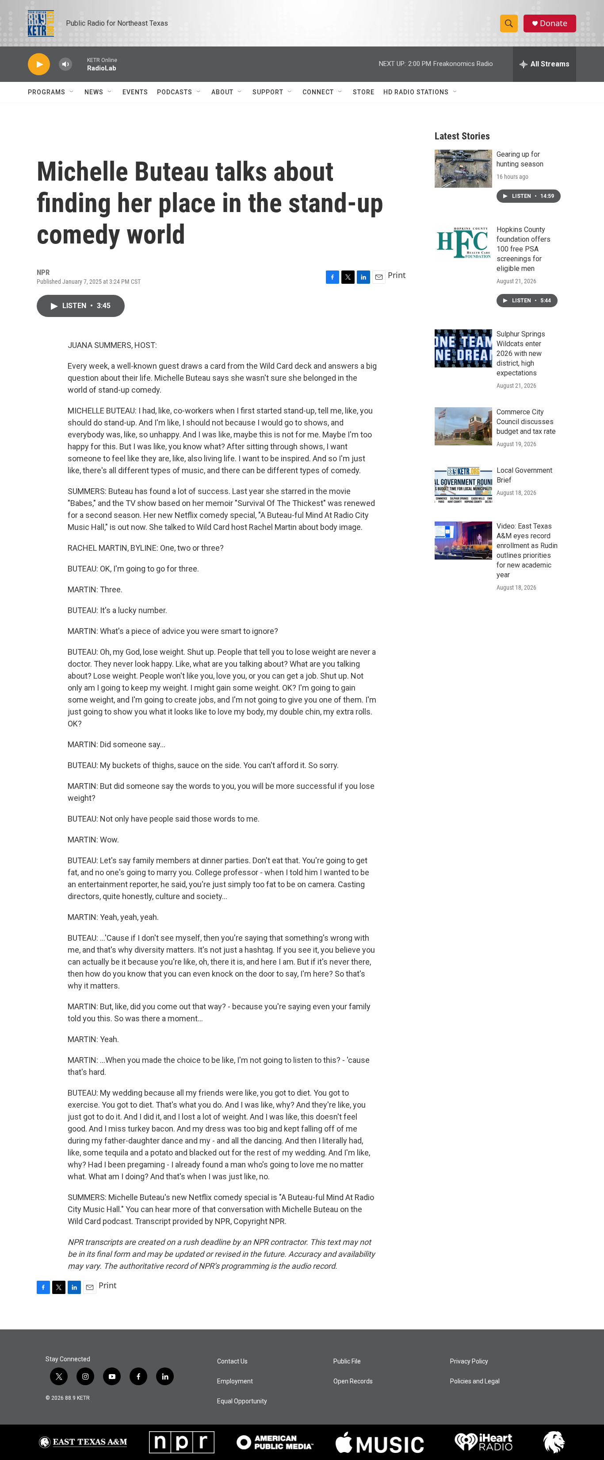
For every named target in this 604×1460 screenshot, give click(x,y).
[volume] (65, 64)
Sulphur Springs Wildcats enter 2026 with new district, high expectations (521, 353)
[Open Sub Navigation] (72, 92)
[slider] (79, 64)
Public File (347, 1361)
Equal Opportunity (242, 1401)
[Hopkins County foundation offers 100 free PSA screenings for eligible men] (463, 244)
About (222, 92)
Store (364, 92)
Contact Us (232, 1361)
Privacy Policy (469, 1361)
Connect (318, 92)
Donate (553, 23)
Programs (46, 92)
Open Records (353, 1381)
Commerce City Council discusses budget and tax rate (526, 422)
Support (267, 92)
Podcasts (174, 92)
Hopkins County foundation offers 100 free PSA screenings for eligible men (523, 249)
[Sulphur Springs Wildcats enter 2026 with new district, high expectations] (463, 348)
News (93, 92)
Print (397, 275)
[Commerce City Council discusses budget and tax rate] (463, 426)
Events (135, 92)
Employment (235, 1381)
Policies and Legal (475, 1381)
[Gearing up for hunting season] (463, 169)
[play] (39, 64)
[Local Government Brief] (463, 485)
